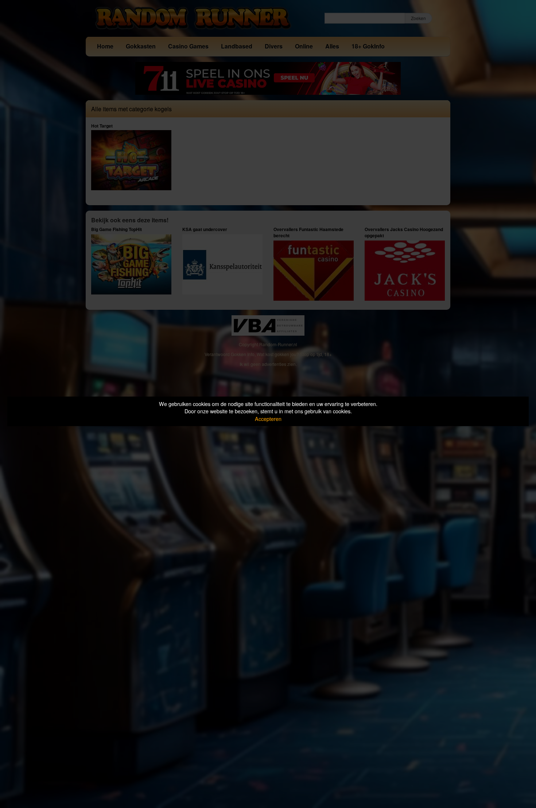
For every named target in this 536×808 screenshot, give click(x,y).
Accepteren (268, 418)
